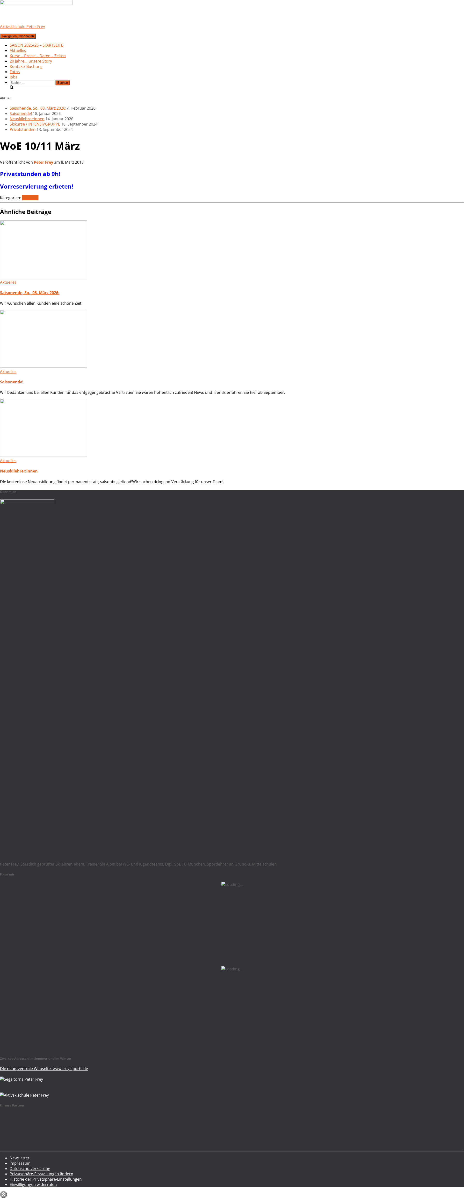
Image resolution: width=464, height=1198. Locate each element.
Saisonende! (21, 113)
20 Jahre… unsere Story (31, 61)
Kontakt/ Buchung (26, 66)
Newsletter (19, 1158)
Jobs (13, 77)
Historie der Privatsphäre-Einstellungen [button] (46, 1179)
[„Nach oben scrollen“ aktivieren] (3, 1194)
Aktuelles (18, 50)
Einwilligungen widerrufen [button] (33, 1184)
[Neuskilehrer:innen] (43, 455)
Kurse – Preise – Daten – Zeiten (38, 55)
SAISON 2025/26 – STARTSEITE (36, 45)
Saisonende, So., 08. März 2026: (38, 108)
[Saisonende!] (43, 366)
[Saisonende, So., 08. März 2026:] (43, 277)
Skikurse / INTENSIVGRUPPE (35, 124)
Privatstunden (23, 129)
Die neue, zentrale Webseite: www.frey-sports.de (44, 1068)
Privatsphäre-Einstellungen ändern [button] (41, 1174)
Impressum (20, 1163)
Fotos (15, 71)
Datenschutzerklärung (30, 1168)
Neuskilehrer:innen (27, 118)
